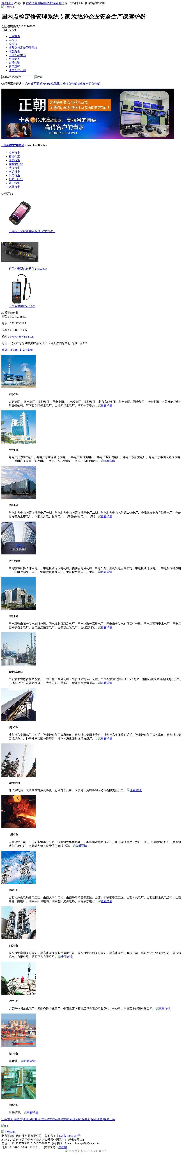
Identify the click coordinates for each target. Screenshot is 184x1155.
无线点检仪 (61, 83)
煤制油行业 (16, 164)
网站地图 (44, 3)
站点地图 (97, 1119)
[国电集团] (18, 609)
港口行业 (14, 183)
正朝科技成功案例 (12, 145)
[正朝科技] (8, 6)
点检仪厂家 (32, 83)
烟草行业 (14, 186)
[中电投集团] (18, 553)
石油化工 (14, 156)
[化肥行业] (18, 993)
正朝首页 (14, 36)
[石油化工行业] (18, 664)
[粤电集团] (18, 442)
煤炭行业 (14, 160)
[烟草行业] (18, 1098)
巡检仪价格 (47, 83)
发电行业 (14, 152)
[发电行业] (18, 386)
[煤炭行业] (18, 720)
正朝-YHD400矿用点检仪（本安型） (32, 231)
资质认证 (14, 62)
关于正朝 (14, 66)
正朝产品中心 (17, 55)
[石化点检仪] (87, 138)
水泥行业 (14, 171)
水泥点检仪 (93, 83)
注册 (10, 3)
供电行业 (14, 175)
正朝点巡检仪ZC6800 (22, 306)
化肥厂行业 (16, 179)
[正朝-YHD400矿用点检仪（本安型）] (20, 227)
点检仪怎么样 (77, 83)
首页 (4, 349)
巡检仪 (13, 43)
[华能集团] (18, 498)
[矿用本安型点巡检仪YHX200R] (19, 265)
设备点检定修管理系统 (23, 47)
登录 (4, 3)
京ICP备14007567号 (68, 1135)
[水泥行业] (18, 938)
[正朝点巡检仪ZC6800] (19, 302)
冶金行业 (14, 167)
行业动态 (14, 58)
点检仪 (13, 40)
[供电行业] (18, 882)
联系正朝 (56, 3)
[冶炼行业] (18, 827)
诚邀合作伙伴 (17, 70)
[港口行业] (18, 1046)
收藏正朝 (20, 3)
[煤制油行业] (18, 775)
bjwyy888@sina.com (22, 336)
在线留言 (32, 3)
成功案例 (14, 51)
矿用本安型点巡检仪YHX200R (28, 268)
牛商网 (62, 1147)
